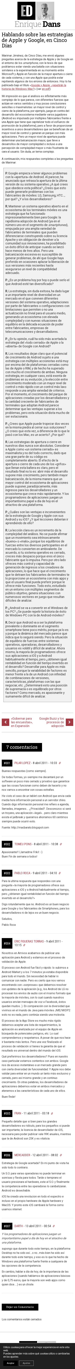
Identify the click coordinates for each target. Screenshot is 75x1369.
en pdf (46, 89)
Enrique (37, 24)
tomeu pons (23, 844)
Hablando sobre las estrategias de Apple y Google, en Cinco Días (37, 40)
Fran (17, 1113)
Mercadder (22, 1155)
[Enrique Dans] (37, 11)
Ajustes (26, 1363)
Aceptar (10, 1363)
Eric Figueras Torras (29, 941)
